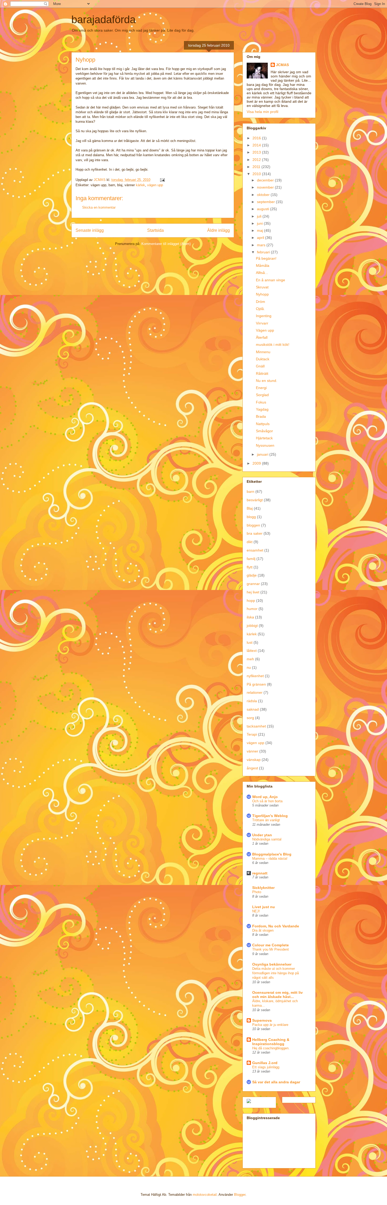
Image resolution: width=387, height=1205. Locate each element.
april (261, 237)
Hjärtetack (264, 438)
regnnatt (259, 873)
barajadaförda (103, 19)
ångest (252, 768)
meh (250, 659)
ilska (250, 617)
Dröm (260, 301)
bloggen (253, 525)
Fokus (261, 402)
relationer (254, 692)
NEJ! (256, 911)
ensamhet (255, 550)
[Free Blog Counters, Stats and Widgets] (249, 1102)
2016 (257, 138)
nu (249, 667)
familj (251, 559)
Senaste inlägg (90, 230)
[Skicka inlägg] (162, 180)
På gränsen (256, 684)
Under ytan (262, 835)
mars (261, 245)
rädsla (252, 701)
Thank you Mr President (270, 949)
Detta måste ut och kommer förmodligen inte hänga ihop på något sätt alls (275, 973)
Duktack (262, 359)
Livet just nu (263, 907)
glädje (252, 575)
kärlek (140, 185)
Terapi (252, 734)
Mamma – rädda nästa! (269, 858)
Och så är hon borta (267, 801)
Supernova (262, 1020)
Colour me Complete (270, 945)
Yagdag (262, 409)
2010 (257, 174)
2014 (257, 145)
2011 (256, 167)
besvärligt (255, 500)
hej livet (253, 592)
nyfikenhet (255, 676)
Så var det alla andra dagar (276, 1082)
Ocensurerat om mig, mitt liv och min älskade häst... (277, 994)
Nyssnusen (265, 445)
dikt (249, 542)
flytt (249, 567)
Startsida (155, 230)
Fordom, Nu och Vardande (275, 926)
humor (252, 609)
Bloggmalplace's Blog (271, 854)
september (266, 202)
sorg (250, 718)
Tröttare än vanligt (266, 820)
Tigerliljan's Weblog (270, 816)
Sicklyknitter (263, 888)
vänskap (254, 760)
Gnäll (260, 366)
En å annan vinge (270, 280)
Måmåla (262, 265)
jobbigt (252, 625)
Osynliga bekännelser (271, 964)
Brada (261, 416)
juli (259, 216)
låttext (252, 650)
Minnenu (263, 352)
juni (260, 223)
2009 (257, 463)
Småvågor (264, 431)
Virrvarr (262, 323)
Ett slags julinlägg (265, 1067)
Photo (256, 892)
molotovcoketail (205, 1195)
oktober (264, 195)
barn (250, 491)
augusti (263, 209)
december (266, 180)
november (266, 187)
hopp (251, 600)
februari (264, 252)
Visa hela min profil (262, 112)
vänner (252, 751)
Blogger (239, 1195)
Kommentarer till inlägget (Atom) (166, 244)
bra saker (254, 533)
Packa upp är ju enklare (270, 1025)
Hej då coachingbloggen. (271, 1048)
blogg (251, 517)
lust (249, 642)
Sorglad (262, 395)
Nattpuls (263, 424)
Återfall (261, 337)
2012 (257, 160)
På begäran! (266, 258)
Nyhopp (262, 294)
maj (260, 230)
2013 (257, 152)
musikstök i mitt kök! (272, 344)
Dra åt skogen (263, 930)
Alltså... (262, 272)
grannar (253, 584)
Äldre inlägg (218, 230)
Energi (261, 388)
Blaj (250, 508)
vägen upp (155, 185)
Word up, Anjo (265, 797)
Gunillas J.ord (264, 1063)
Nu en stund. (266, 380)
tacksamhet (256, 726)
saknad (253, 709)
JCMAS (282, 65)
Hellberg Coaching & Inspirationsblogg (270, 1041)
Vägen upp (265, 330)
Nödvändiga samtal (266, 839)
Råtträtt (262, 373)
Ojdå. (260, 309)
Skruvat (262, 287)
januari (263, 454)
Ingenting (263, 316)
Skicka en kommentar (99, 207)
